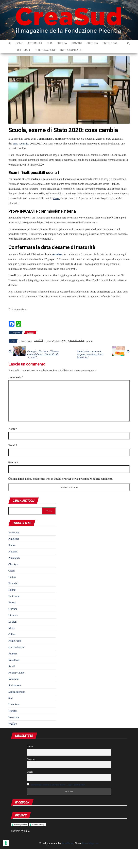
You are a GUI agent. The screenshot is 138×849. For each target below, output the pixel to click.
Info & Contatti (71, 50)
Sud (49, 43)
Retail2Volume (16, 672)
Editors (12, 589)
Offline (12, 634)
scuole (56, 198)
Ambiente (13, 538)
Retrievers (13, 679)
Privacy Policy (20, 824)
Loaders (12, 621)
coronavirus (25, 341)
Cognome (31, 759)
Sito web (13, 462)
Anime (12, 545)
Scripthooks (14, 685)
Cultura (92, 43)
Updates (12, 710)
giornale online (76, 340)
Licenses (13, 615)
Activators (13, 532)
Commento (15, 377)
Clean (11, 570)
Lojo (27, 831)
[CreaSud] (9, 43)
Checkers (13, 564)
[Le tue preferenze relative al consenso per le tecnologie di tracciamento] (6, 843)
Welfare (12, 723)
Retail (11, 666)
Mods (11, 628)
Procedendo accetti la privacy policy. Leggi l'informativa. (58, 784)
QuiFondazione (45, 50)
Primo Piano (15, 640)
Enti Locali (110, 43)
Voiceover (13, 717)
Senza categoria (16, 691)
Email (12, 445)
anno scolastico (21, 143)
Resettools (13, 660)
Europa (62, 43)
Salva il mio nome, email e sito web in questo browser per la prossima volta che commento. (62, 478)
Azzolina (57, 254)
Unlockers (13, 704)
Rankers (12, 653)
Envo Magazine (90, 843)
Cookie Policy (38, 824)
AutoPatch (14, 558)
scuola (89, 341)
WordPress (67, 843)
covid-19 (38, 340)
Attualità (35, 43)
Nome (12, 429)
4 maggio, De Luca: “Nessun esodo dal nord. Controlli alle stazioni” (43, 354)
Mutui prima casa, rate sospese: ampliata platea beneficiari (90, 354)
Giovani (77, 43)
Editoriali (22, 50)
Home (19, 43)
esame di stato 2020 (55, 341)
